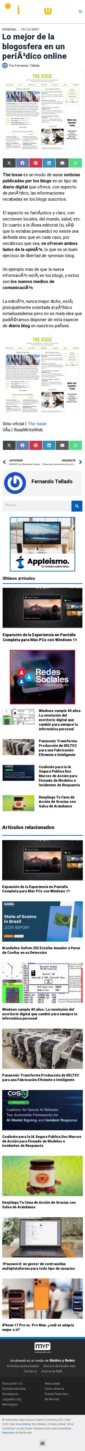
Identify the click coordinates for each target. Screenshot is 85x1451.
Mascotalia (52, 1383)
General (9, 29)
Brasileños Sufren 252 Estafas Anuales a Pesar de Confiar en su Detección (41, 950)
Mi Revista (52, 1399)
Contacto (30, 1371)
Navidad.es (10, 1394)
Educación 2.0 (12, 1383)
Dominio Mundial (14, 1388)
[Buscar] (76, 506)
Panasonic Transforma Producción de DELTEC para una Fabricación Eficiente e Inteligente (58, 748)
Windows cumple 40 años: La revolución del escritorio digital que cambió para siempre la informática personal (60, 720)
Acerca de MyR (51, 1371)
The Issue (37, 423)
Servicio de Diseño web (59, 1366)
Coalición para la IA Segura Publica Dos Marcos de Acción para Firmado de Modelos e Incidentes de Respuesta (59, 776)
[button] (42, 1443)
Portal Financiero (56, 1394)
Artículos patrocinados (23, 1366)
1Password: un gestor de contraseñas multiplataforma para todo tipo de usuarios (38, 1266)
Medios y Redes (62, 1360)
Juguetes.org (11, 1399)
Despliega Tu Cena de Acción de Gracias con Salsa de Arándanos (57, 802)
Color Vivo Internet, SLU (23, 1424)
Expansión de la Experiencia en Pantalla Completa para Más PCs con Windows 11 (36, 889)
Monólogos (10, 1404)
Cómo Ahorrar (54, 1388)
